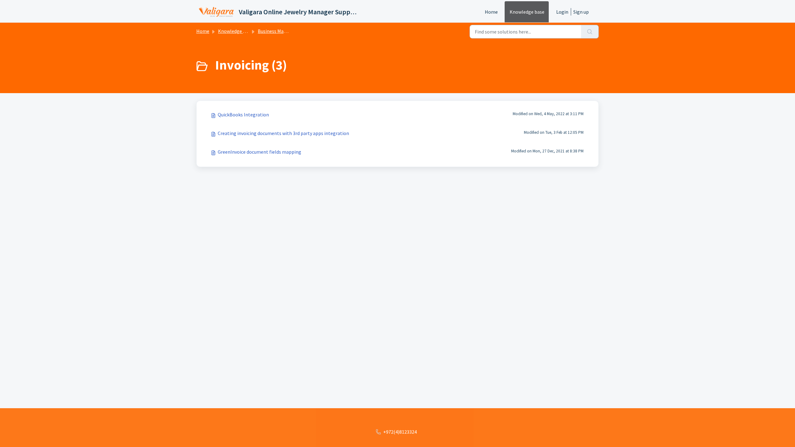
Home (491, 12)
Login (562, 12)
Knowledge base (527, 12)
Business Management (282, 31)
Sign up (581, 12)
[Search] (590, 31)
